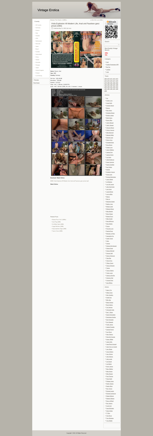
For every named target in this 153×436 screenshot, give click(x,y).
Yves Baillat (109, 420)
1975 (108, 81)
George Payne (110, 329)
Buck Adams (109, 305)
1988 (117, 85)
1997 (114, 89)
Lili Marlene (109, 182)
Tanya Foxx (109, 260)
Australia (38, 62)
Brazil (37, 49)
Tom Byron (109, 415)
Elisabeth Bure (110, 142)
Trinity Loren (109, 273)
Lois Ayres (109, 189)
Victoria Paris (109, 280)
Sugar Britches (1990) (57, 226)
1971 (111, 79)
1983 (117, 83)
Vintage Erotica (48, 10)
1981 (111, 83)
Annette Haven (110, 105)
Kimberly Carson (110, 172)
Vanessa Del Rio (110, 275)
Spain (37, 46)
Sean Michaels (110, 408)
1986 (111, 85)
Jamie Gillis (109, 342)
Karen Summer (110, 162)
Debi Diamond (109, 132)
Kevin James (109, 366)
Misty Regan (109, 214)
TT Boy (108, 413)
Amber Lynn (109, 100)
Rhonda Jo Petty (110, 233)
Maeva (108, 196)
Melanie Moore (110, 209)
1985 (108, 85)
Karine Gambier (110, 164)
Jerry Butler (109, 349)
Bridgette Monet (110, 113)
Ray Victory (109, 388)
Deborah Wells (110, 135)
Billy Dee (108, 300)
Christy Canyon (110, 130)
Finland (37, 73)
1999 (105, 91)
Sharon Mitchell (110, 251)
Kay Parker (109, 167)
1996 (111, 89)
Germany (38, 27)
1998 (117, 89)
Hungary (38, 65)
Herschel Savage (110, 337)
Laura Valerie (109, 179)
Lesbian (108, 69)
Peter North (109, 379)
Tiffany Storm (109, 263)
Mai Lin (108, 199)
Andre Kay (109, 297)
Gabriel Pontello (110, 327)
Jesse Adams (109, 351)
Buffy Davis (109, 118)
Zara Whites (109, 283)
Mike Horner (109, 371)
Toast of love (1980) (57, 231)
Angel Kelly (109, 103)
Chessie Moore (110, 128)
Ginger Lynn (109, 147)
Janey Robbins (110, 150)
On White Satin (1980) (58, 224)
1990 (108, 87)
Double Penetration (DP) (112, 64)
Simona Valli (109, 253)
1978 (117, 81)
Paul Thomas (109, 376)
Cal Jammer (109, 307)
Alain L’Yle (109, 290)
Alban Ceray (109, 292)
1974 (105, 81)
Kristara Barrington (111, 177)
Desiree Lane (109, 137)
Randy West (109, 386)
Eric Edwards (109, 322)
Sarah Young (109, 238)
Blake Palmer (109, 302)
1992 (114, 87)
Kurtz (70, 28)
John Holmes (109, 356)
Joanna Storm (109, 155)
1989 (105, 87)
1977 (114, 81)
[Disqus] (76, 256)
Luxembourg (39, 75)
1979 (105, 83)
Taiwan (37, 59)
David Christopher (110, 314)
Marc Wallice (109, 369)
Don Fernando (109, 319)
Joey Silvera (109, 354)
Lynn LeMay (109, 194)
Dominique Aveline (111, 317)
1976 (111, 81)
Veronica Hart (109, 278)
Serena (108, 243)
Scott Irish (109, 406)
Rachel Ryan (109, 231)
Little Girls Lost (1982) (97, 20)
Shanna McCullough (111, 246)
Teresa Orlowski (110, 265)
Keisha (108, 169)
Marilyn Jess (109, 204)
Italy (37, 33)
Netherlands (39, 41)
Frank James (109, 324)
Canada (38, 51)
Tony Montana (110, 418)
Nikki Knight (109, 219)
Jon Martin (109, 364)
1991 (111, 87)
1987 (114, 85)
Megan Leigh (109, 206)
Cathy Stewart (110, 125)
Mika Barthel (109, 211)
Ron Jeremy (109, 403)
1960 (105, 79)
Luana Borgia (109, 191)
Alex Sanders (109, 295)
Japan (37, 67)
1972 (114, 79)
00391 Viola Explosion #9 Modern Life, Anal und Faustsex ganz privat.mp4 (69, 181)
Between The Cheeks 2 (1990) (58, 20)
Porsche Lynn (109, 228)
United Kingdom (40, 70)
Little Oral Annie (110, 187)
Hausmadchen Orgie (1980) (59, 228)
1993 (117, 87)
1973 (117, 79)
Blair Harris (109, 110)
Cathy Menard (109, 123)
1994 (105, 89)
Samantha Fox (110, 236)
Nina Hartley (109, 224)
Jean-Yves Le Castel (111, 347)
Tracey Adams (110, 270)
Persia (108, 226)
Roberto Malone (110, 398)
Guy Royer (109, 332)
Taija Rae (108, 258)
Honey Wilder (109, 339)
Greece (37, 30)
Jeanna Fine (109, 152)
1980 (108, 83)
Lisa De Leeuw (110, 184)
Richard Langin (110, 391)
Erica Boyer (109, 145)
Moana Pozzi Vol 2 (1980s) (59, 219)
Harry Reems (109, 334)
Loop (107, 72)
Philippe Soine (110, 381)
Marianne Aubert (110, 201)
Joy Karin (108, 157)
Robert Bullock (110, 396)
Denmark (38, 43)
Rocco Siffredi (110, 401)
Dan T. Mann (109, 312)
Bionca (108, 108)
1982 (114, 83)
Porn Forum (36, 83)
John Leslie (109, 359)
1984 (105, 85)
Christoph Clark (110, 310)
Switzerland (39, 54)
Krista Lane (109, 174)
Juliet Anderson (110, 159)
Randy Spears (110, 383)
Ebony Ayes (109, 140)
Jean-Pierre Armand (111, 344)
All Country (38, 25)
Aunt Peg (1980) (56, 222)
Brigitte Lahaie (110, 115)
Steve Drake (109, 411)
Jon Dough (109, 361)
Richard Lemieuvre (111, 393)
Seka (107, 241)
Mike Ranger (109, 374)
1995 (108, 89)
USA (37, 38)
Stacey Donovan (110, 256)
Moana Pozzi (109, 216)
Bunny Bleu (109, 120)
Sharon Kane (109, 248)
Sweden (38, 35)
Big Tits (108, 67)
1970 (108, 79)
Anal (107, 62)
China (37, 57)
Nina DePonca (110, 221)
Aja (107, 98)
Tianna (108, 268)
